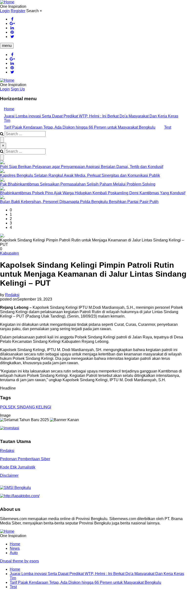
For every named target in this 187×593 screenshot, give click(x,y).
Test (167, 127)
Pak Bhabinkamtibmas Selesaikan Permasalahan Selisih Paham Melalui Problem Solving (77, 184)
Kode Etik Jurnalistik (17, 467)
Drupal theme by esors (19, 561)
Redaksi (12, 295)
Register (18, 11)
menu (7, 46)
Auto (14, 553)
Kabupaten (9, 253)
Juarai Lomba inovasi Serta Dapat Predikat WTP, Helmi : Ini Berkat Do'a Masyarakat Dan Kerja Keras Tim (91, 118)
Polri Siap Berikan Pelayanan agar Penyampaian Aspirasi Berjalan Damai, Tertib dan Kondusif (81, 167)
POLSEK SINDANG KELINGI (25, 407)
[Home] (7, 2)
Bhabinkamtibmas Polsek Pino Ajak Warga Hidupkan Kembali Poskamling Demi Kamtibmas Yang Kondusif (92, 193)
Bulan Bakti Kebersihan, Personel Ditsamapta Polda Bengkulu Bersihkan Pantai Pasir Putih (79, 202)
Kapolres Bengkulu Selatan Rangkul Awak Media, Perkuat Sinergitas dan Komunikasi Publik (80, 175)
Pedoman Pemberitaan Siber (25, 459)
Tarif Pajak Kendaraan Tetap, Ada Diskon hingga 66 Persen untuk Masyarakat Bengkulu (79, 127)
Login (5, 11)
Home (9, 109)
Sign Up (18, 89)
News (15, 548)
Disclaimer (9, 475)
